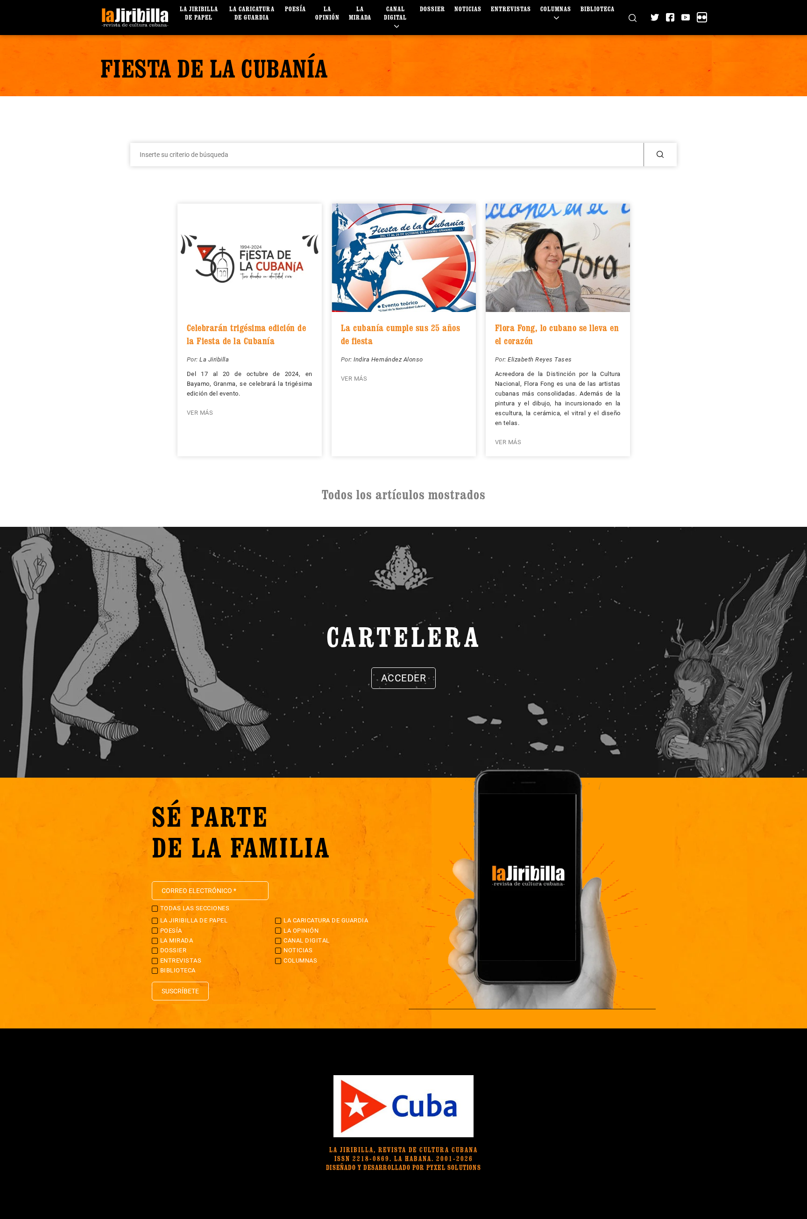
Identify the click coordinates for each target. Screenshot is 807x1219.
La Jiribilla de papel (199, 13)
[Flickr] (702, 17)
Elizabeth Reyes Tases (540, 359)
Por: (193, 359)
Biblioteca (597, 9)
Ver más (200, 412)
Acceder (403, 678)
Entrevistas (511, 9)
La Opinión (327, 13)
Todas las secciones (195, 908)
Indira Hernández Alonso (388, 359)
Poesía (295, 9)
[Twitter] (655, 17)
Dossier (432, 9)
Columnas (555, 9)
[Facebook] (670, 17)
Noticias (467, 9)
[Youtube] (685, 17)
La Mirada (360, 13)
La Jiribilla (214, 359)
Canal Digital (395, 13)
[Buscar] (633, 17)
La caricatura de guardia (252, 13)
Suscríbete (180, 991)
